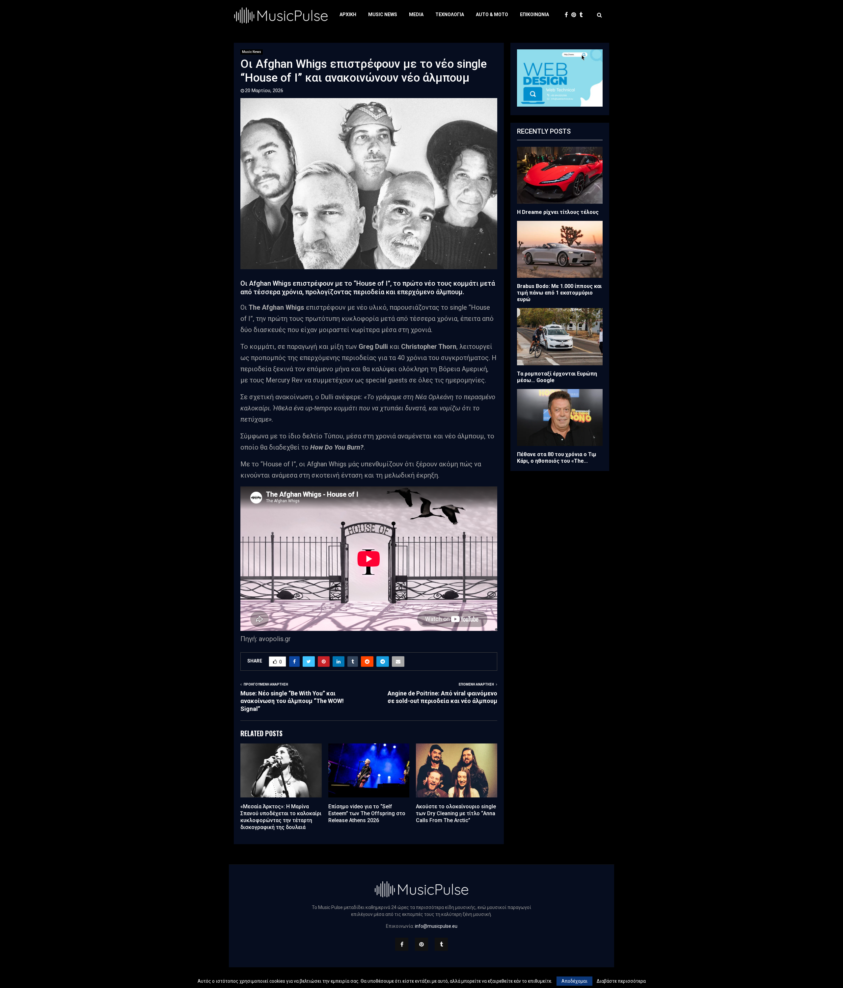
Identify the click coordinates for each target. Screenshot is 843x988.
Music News (382, 14)
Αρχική (348, 14)
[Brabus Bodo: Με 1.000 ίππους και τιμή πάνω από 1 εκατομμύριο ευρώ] (560, 249)
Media (416, 14)
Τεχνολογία (449, 14)
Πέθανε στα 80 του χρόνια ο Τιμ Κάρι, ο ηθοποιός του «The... (556, 457)
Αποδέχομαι (574, 981)
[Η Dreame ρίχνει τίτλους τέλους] (560, 175)
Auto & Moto (492, 14)
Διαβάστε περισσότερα (621, 981)
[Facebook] (568, 15)
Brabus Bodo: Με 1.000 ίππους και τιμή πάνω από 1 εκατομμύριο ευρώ (559, 292)
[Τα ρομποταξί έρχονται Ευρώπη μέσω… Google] (560, 336)
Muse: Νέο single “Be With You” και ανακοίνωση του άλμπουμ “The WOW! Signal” (292, 701)
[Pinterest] (575, 15)
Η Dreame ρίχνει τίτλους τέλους (558, 212)
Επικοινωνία (534, 14)
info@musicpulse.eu (436, 926)
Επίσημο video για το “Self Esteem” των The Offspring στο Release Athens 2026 (366, 813)
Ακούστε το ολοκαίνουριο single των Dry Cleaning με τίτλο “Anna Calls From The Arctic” (456, 813)
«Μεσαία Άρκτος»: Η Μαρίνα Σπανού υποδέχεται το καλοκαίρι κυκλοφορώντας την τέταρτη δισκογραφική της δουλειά (280, 816)
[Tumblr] (583, 15)
